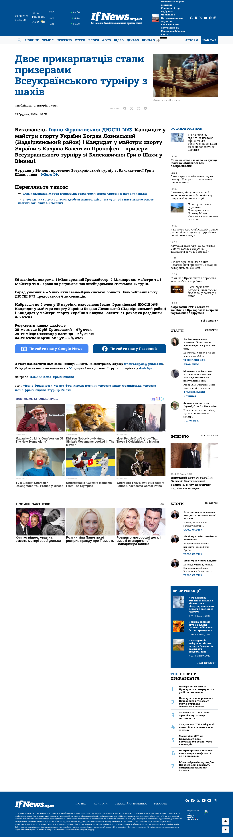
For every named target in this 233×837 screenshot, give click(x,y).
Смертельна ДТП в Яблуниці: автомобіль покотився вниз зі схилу (197, 727)
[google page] (191, 18)
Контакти (101, 803)
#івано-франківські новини (75, 385)
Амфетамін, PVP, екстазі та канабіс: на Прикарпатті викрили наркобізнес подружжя (194, 310)
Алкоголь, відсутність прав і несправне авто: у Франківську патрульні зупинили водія (191, 195)
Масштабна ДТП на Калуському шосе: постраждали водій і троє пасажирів (195, 740)
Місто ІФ (49, 175)
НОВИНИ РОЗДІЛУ (206, 663)
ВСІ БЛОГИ (211, 503)
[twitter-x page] (200, 18)
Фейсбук (145, 368)
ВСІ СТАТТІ (211, 330)
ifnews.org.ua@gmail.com (143, 364)
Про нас (80, 803)
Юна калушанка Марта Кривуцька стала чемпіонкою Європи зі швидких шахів (85, 193)
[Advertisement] (90, 246)
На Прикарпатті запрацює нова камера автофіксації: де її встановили (195, 753)
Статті (80, 40)
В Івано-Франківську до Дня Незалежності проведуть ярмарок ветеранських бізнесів (194, 265)
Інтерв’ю (64, 40)
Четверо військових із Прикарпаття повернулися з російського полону (196, 689)
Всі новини (209, 320)
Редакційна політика (131, 803)
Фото (106, 40)
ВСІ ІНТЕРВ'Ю (209, 436)
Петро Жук (191, 420)
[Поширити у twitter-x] (131, 108)
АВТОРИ (191, 40)
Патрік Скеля (47, 105)
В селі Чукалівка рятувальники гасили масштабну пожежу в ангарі (202, 292)
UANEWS (209, 40)
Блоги (93, 40)
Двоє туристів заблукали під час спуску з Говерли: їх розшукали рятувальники (192, 179)
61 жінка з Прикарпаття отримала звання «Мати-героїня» (193, 280)
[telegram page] (210, 18)
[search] (19, 40)
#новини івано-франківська (120, 385)
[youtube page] (205, 18)
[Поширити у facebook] (124, 108)
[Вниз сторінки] (225, 829)
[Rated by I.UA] (212, 812)
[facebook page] (196, 18)
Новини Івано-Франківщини (52, 377)
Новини (32, 40)
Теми (46, 40)
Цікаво (133, 40)
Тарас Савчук (192, 529)
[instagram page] (215, 18)
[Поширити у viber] (138, 108)
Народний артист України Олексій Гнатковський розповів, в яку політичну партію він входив (192, 483)
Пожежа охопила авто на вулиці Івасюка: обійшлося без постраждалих (194, 163)
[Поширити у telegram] (145, 108)
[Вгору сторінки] (225, 821)
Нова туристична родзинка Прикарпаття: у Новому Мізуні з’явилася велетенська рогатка (203, 212)
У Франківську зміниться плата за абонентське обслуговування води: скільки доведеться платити (203, 142)
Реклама (160, 803)
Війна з (154, 40)
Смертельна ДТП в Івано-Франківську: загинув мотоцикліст (194, 715)
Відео (119, 40)
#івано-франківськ (37, 385)
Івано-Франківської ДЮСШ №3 (90, 130)
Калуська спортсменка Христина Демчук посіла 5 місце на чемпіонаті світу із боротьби (193, 248)
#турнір (53, 390)
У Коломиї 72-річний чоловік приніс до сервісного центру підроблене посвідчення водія (194, 232)
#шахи (66, 390)
